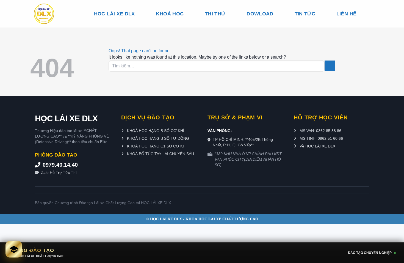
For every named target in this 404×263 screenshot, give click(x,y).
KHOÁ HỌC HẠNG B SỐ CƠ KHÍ (155, 130)
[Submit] (330, 66)
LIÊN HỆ (346, 14)
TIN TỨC (305, 14)
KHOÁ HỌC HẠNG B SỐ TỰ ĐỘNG (157, 138)
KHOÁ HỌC (170, 14)
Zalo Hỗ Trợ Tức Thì (59, 172)
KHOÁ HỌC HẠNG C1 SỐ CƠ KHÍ (156, 146)
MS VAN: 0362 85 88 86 (319, 130)
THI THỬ (215, 14)
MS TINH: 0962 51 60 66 (320, 138)
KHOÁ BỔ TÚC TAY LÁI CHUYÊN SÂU (160, 154)
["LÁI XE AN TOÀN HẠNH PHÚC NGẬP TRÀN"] (53, 14)
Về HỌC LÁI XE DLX (316, 146)
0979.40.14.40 (60, 165)
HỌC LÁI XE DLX (114, 14)
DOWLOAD (260, 14)
